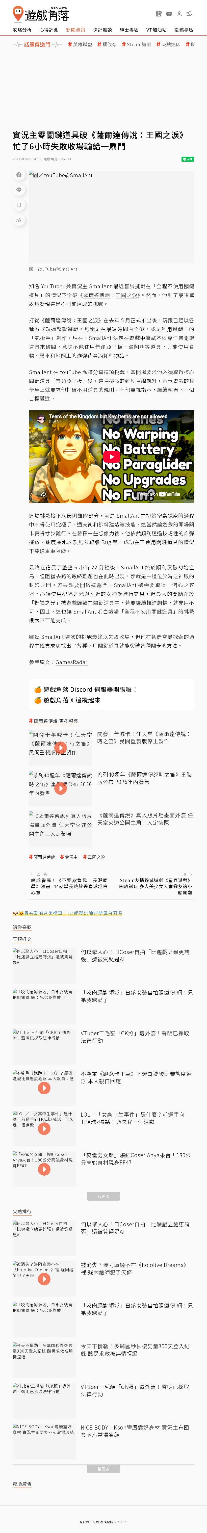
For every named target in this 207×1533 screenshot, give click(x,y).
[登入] (179, 14)
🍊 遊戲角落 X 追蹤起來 (67, 699)
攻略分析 (22, 29)
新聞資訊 (75, 29)
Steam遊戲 (139, 44)
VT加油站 (156, 29)
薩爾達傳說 (44, 857)
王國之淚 (96, 857)
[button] (189, 14)
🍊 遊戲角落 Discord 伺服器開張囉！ (86, 689)
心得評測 (49, 29)
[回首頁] (41, 14)
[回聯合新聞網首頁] (18, 14)
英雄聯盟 (82, 44)
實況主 (71, 857)
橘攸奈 (109, 44)
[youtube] (169, 14)
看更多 (103, 1196)
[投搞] (159, 14)
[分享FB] (19, 174)
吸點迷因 (171, 44)
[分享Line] (19, 189)
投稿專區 (184, 29)
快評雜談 (102, 29)
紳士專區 (129, 29)
